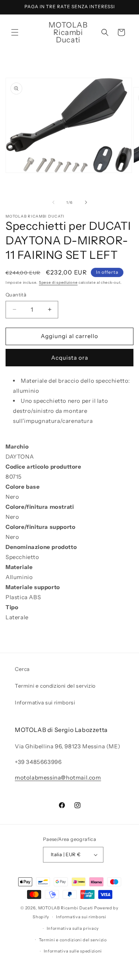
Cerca (22, 669)
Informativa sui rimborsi (45, 702)
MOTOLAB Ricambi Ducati (66, 907)
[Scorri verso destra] (86, 202)
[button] (15, 32)
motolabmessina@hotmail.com (58, 777)
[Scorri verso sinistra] (53, 202)
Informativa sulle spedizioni (73, 951)
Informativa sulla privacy (73, 928)
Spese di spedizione (58, 282)
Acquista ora (69, 357)
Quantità (16, 295)
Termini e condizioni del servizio (55, 685)
